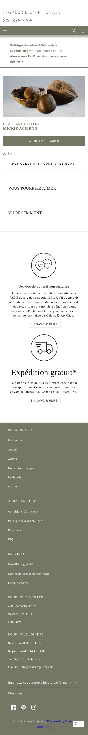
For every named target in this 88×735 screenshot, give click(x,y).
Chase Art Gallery (35, 721)
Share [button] (11, 153)
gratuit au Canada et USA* (36, 51)
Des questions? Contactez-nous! (44, 163)
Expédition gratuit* (20, 564)
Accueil (13, 449)
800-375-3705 (17, 20)
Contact (13, 486)
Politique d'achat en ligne (25, 521)
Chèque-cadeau (18, 583)
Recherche (15, 440)
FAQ (10, 539)
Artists (12, 459)
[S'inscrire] (75, 682)
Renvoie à (14, 530)
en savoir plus (44, 324)
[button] (5, 30)
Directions (15, 693)
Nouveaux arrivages (21, 468)
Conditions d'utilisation (23, 511)
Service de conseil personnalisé (29, 574)
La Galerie (14, 477)
